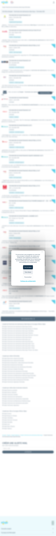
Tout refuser (28, 272)
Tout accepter (28, 267)
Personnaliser (28, 277)
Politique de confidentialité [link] (28, 281)
